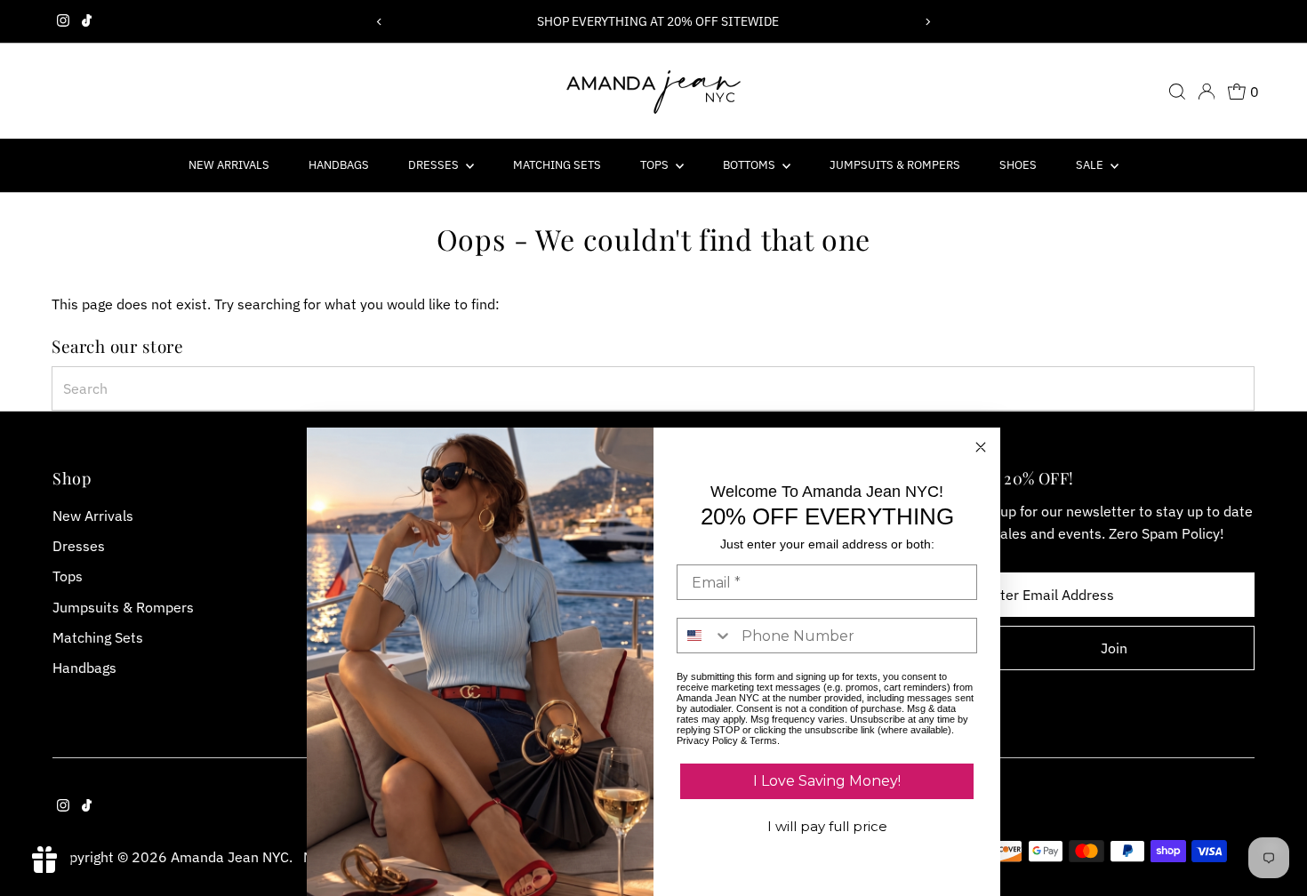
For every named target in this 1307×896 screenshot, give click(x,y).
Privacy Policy (707, 740)
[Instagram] (63, 21)
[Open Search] (1177, 92)
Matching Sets (557, 164)
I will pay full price (827, 826)
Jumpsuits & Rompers (895, 164)
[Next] (927, 22)
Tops (655, 164)
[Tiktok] (86, 21)
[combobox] (653, 388)
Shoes (1018, 164)
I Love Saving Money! (827, 780)
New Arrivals (228, 164)
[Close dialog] (980, 447)
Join (1114, 648)
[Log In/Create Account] (1207, 92)
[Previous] (380, 22)
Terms (763, 740)
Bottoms (750, 164)
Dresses (434, 164)
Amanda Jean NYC (230, 857)
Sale (1091, 164)
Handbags (339, 164)
